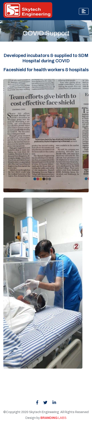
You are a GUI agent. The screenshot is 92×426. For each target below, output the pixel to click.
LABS (53, 418)
